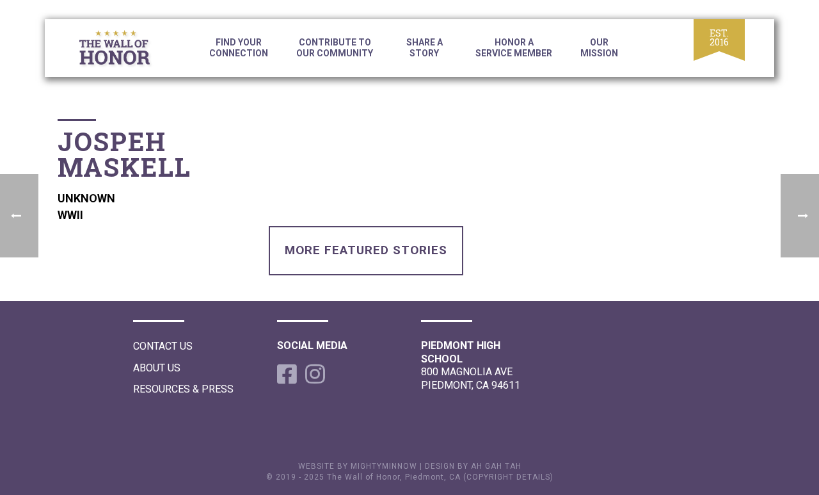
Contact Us (163, 346)
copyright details (508, 477)
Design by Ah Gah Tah (473, 466)
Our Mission (599, 47)
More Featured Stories (366, 250)
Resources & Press (183, 389)
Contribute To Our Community (334, 47)
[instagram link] (313, 374)
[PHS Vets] (124, 50)
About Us (156, 368)
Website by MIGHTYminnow (357, 466)
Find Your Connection (238, 47)
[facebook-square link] (284, 374)
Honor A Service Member (513, 47)
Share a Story (424, 47)
